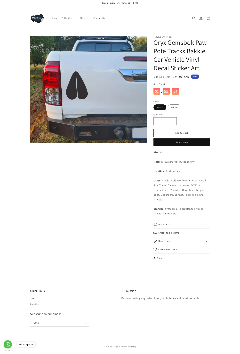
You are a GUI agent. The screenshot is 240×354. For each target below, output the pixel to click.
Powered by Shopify (128, 347)
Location (35, 304)
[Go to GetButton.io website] (8, 351)
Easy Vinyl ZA (115, 347)
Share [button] (160, 258)
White (174, 107)
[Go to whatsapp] (8, 344)
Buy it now (182, 142)
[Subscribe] (85, 323)
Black (160, 107)
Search (33, 298)
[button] (69, 18)
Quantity (157, 114)
